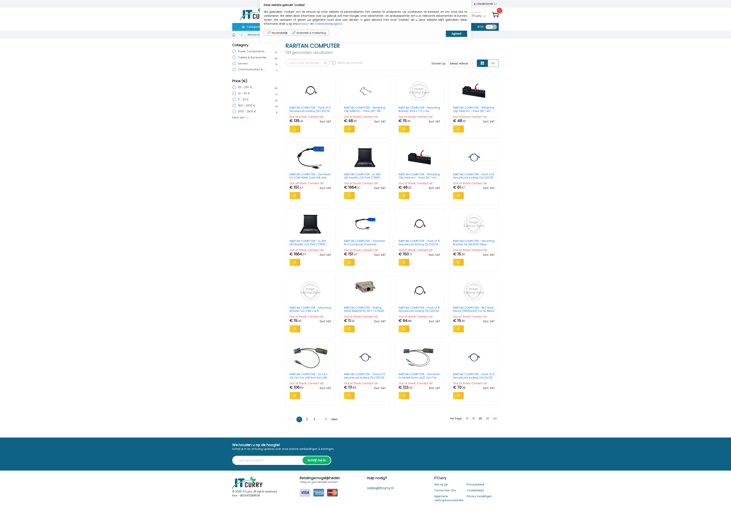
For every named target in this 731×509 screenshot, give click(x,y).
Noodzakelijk (280, 33)
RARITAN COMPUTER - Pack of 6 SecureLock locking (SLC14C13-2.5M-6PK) (419, 242)
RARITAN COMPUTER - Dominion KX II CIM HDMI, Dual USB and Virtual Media (310, 176)
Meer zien (239, 117)
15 (473, 418)
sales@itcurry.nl (380, 488)
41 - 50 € (244, 93)
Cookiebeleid (475, 490)
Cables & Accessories (252, 57)
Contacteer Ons (445, 490)
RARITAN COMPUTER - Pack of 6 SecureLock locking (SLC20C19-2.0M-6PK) (310, 109)
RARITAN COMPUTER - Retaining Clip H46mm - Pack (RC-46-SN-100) (473, 109)
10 (467, 418)
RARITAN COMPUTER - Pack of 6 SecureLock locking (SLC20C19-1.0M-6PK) (419, 309)
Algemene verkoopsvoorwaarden (449, 498)
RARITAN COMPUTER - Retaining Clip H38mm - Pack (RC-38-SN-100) (364, 109)
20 (480, 418)
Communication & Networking (252, 69)
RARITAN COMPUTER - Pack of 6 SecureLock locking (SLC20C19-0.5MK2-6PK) (474, 176)
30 (487, 418)
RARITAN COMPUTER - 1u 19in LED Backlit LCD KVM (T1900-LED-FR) (308, 242)
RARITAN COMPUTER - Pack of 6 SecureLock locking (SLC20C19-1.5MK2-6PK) (364, 376)
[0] (495, 14)
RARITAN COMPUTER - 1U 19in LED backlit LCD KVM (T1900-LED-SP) (362, 176)
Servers (243, 63)
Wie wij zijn (441, 484)
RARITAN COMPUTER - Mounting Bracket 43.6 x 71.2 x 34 (419, 109)
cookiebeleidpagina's (328, 24)
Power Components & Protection (252, 51)
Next (335, 419)
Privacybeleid (475, 484)
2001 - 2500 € (247, 111)
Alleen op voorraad (350, 62)
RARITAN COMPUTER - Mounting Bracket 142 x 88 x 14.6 (310, 309)
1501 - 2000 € (246, 105)
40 (495, 418)
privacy (303, 24)
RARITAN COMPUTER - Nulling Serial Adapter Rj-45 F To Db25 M (364, 309)
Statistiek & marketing (311, 33)
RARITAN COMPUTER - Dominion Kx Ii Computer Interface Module (364, 242)
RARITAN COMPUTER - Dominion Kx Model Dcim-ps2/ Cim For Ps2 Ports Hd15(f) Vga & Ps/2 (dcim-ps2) (419, 376)
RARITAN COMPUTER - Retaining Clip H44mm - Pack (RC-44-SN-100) (419, 176)
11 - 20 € (243, 99)
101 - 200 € (245, 87)
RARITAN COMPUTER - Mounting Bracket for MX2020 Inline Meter (473, 242)
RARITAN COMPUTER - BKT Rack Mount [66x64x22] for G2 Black (473, 309)
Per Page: (456, 418)
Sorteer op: (439, 63)
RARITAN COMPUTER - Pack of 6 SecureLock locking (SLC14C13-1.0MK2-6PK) (473, 376)
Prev (290, 419)
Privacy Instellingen (479, 496)
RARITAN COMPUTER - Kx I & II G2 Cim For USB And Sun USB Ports (308, 376)
